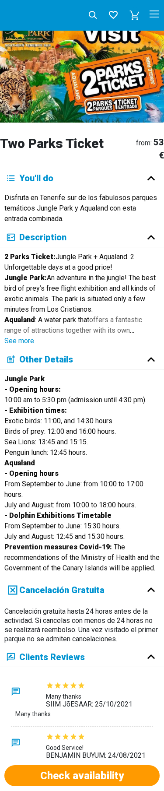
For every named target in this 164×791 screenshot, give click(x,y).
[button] (135, 15)
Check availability (82, 776)
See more (19, 341)
